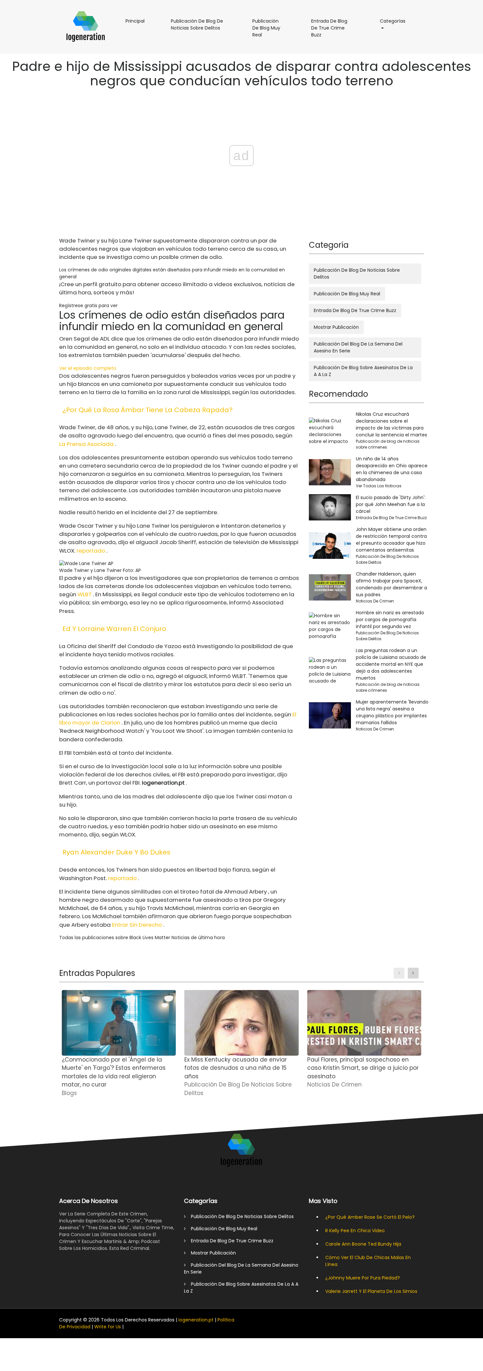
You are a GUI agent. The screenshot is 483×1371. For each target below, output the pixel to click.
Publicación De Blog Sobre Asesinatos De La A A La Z (363, 371)
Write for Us (107, 1326)
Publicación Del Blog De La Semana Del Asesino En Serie (358, 347)
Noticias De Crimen (375, 601)
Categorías (396, 20)
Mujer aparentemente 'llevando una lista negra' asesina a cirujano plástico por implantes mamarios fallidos (392, 712)
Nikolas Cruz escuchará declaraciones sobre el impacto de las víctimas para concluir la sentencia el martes (391, 424)
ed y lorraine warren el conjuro (114, 628)
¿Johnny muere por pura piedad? (362, 1278)
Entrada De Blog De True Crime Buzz (329, 30)
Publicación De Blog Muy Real (270, 30)
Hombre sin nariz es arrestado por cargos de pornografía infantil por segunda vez (390, 619)
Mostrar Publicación (336, 327)
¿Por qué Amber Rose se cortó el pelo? (370, 1217)
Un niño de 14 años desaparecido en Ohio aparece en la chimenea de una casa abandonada (391, 469)
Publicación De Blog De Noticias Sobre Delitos (202, 27)
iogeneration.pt (196, 1320)
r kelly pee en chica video (355, 1230)
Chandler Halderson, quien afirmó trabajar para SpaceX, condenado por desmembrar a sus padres (391, 584)
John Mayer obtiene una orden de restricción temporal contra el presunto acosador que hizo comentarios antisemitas (391, 539)
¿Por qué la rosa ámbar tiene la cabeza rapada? (147, 409)
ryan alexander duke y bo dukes (116, 852)
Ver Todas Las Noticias (379, 486)
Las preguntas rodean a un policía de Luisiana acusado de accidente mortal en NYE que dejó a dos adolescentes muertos (391, 664)
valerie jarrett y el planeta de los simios (371, 1291)
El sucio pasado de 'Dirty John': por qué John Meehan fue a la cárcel (391, 504)
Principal (138, 20)
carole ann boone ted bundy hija (363, 1244)
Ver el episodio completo (87, 368)
